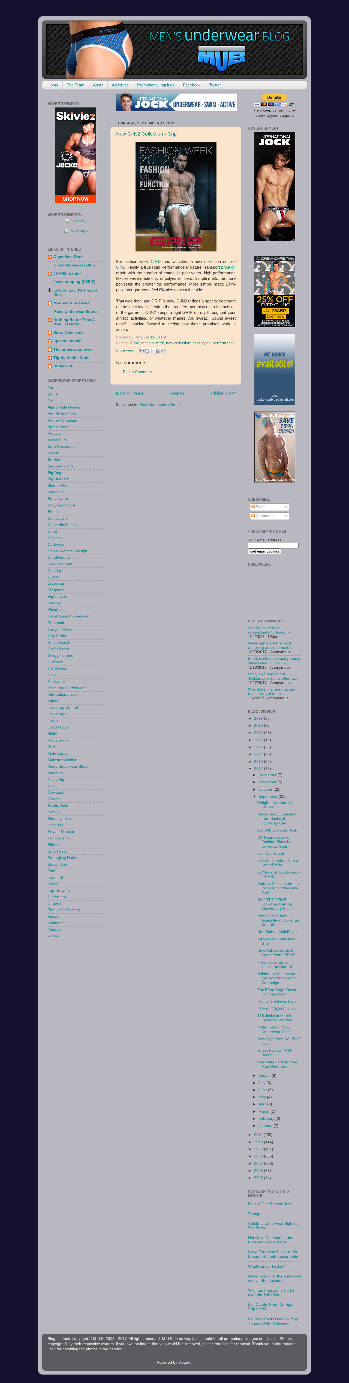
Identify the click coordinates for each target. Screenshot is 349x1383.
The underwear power (73, 349)
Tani (51, 871)
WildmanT (56, 923)
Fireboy (54, 603)
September (268, 796)
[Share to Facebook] (157, 350)
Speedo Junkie (67, 341)
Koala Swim (58, 740)
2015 (259, 747)
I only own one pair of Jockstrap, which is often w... (272, 676)
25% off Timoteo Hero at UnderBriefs (278, 863)
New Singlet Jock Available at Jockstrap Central (278, 920)
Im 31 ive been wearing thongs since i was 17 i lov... (274, 660)
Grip (120, 267)
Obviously (56, 792)
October (265, 789)
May (262, 1097)
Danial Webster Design (67, 551)
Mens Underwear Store (68, 766)
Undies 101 (63, 366)
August (265, 1075)
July (262, 1083)
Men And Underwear (72, 303)
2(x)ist (53, 394)
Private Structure (62, 832)
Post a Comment (137, 372)
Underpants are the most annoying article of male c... (272, 645)
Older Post (223, 393)
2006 (259, 1171)
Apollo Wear (58, 427)
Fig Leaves (57, 597)
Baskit (53, 453)
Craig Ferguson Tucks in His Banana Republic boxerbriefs (273, 1254)
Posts (260, 507)
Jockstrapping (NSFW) (74, 282)
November (268, 782)
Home (52, 85)
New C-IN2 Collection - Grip (146, 134)
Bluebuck (56, 492)
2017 (259, 733)
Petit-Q (54, 812)
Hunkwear (56, 682)
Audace (54, 433)
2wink (53, 401)
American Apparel (63, 414)
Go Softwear (58, 649)
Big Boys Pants (61, 466)
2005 (259, 1178)
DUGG (53, 577)
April (262, 1104)
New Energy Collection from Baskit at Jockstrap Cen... (276, 818)
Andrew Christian (62, 420)
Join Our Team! (270, 853)
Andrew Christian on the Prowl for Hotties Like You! (278, 888)
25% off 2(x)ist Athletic (276, 1009)
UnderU (54, 903)
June (263, 1090)
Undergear (57, 897)
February (266, 1119)
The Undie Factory (64, 910)
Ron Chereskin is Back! (277, 1001)
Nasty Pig (56, 780)
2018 (259, 726)
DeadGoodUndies (63, 558)
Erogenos (56, 590)
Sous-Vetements (68, 333)
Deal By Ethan (60, 564)
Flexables (56, 610)
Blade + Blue (59, 486)
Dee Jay (55, 571)
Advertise (120, 85)
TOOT (53, 884)
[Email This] (142, 350)
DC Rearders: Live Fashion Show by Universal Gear (274, 841)
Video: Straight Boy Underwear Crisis (274, 1029)
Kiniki (52, 734)
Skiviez (54, 845)
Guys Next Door (68, 257)
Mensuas (56, 773)
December (268, 775)
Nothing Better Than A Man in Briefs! (74, 322)
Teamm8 (55, 877)
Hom (52, 675)
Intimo (53, 701)
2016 (259, 740)
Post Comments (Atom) (160, 405)
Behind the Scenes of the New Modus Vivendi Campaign (279, 978)
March (264, 1111)
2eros (53, 388)
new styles (201, 343)
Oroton (54, 799)
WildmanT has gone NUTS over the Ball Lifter (271, 1292)
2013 (259, 762)
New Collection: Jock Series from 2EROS (276, 953)
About (98, 85)
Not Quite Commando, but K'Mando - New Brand (270, 1240)
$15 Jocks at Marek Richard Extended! (275, 1018)
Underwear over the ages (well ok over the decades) (274, 1278)
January (265, 1126)
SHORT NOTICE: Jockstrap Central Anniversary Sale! (274, 904)
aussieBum (57, 440)
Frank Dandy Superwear (69, 616)
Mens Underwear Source (76, 312)
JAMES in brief (67, 274)
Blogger (184, 1362)
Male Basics (58, 753)
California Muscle (62, 525)
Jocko (53, 721)
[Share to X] (152, 350)
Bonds (53, 512)
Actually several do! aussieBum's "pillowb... (267, 630)
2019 (259, 718)
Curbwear (56, 544)
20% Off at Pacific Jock (277, 830)
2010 (259, 1142)
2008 (259, 1156)
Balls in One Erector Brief (269, 1204)
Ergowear (56, 583)
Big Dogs (55, 473)
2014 (259, 754)
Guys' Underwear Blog (74, 265)
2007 (259, 1164)
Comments (265, 516)
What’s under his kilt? (266, 1266)
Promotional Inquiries (155, 85)
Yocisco (54, 930)
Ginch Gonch (59, 642)
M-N (51, 747)
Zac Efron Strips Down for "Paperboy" (276, 992)
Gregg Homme (60, 655)
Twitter (215, 85)
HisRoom (56, 662)
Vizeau (53, 916)
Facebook (192, 85)
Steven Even (59, 864)
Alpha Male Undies (64, 407)
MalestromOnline (62, 760)
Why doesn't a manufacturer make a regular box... (272, 691)
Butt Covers (58, 518)
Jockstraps (57, 714)
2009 (259, 1149)
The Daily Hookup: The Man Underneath (277, 1064)
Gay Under (57, 636)
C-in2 (134, 343)
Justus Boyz (58, 727)
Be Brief (54, 460)
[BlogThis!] (147, 350)
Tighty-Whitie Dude (71, 358)
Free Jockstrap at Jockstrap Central (274, 964)
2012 (259, 769)
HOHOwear (58, 669)
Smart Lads (58, 851)
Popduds (55, 825)
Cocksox (55, 538)
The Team (76, 85)
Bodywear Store (61, 505)
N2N (51, 786)
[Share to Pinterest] (163, 350)
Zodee (53, 936)
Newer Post (129, 393)
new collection (178, 343)
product (227, 267)
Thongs (254, 1214)
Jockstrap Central (63, 708)
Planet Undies (60, 819)
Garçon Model (60, 629)
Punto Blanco (59, 838)
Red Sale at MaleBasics (277, 932)
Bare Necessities (62, 447)
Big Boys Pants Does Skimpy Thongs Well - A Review (273, 1321)
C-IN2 (156, 261)
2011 (258, 1135)
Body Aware (58, 499)
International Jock (63, 694)
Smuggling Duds (62, 858)
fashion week (152, 343)
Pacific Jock (58, 805)
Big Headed (58, 479)
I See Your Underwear (67, 688)
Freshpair (56, 623)
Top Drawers (59, 891)
